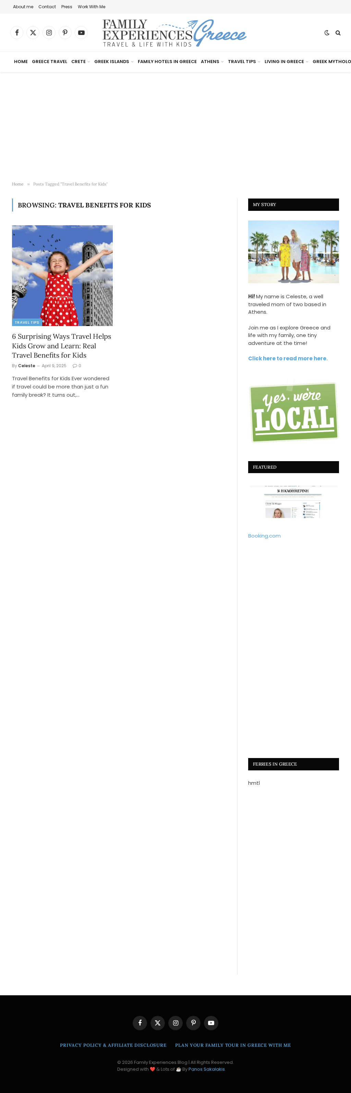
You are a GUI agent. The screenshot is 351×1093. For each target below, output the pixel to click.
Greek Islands (111, 61)
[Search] (337, 32)
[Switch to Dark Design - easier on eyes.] (327, 32)
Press (66, 7)
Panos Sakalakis (207, 1069)
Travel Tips (242, 61)
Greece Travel (49, 61)
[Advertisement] (175, 127)
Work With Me (91, 7)
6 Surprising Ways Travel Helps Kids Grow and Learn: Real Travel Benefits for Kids (61, 345)
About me (23, 7)
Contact (47, 7)
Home (21, 61)
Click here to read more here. (288, 358)
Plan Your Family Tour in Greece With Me (233, 1045)
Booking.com (264, 535)
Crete (78, 61)
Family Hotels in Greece (167, 61)
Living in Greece (284, 61)
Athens (210, 61)
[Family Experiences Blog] (175, 32)
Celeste (26, 366)
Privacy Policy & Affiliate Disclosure (113, 1045)
